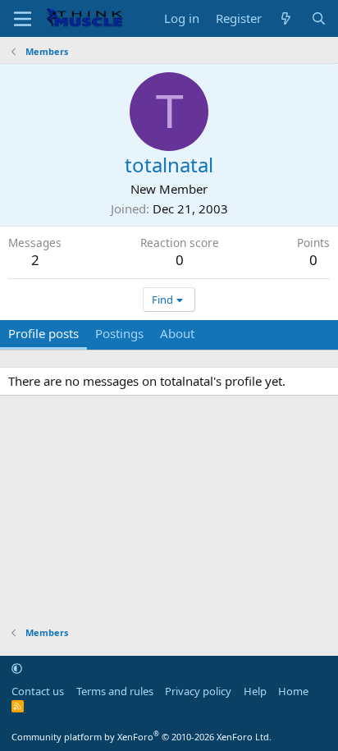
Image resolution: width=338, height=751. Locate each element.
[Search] (319, 18)
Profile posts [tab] (43, 333)
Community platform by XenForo (141, 736)
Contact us (37, 691)
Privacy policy (198, 691)
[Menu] (22, 18)
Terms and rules (114, 691)
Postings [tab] (119, 333)
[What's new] (286, 18)
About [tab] (177, 333)
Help (255, 691)
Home (293, 691)
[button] (16, 668)
